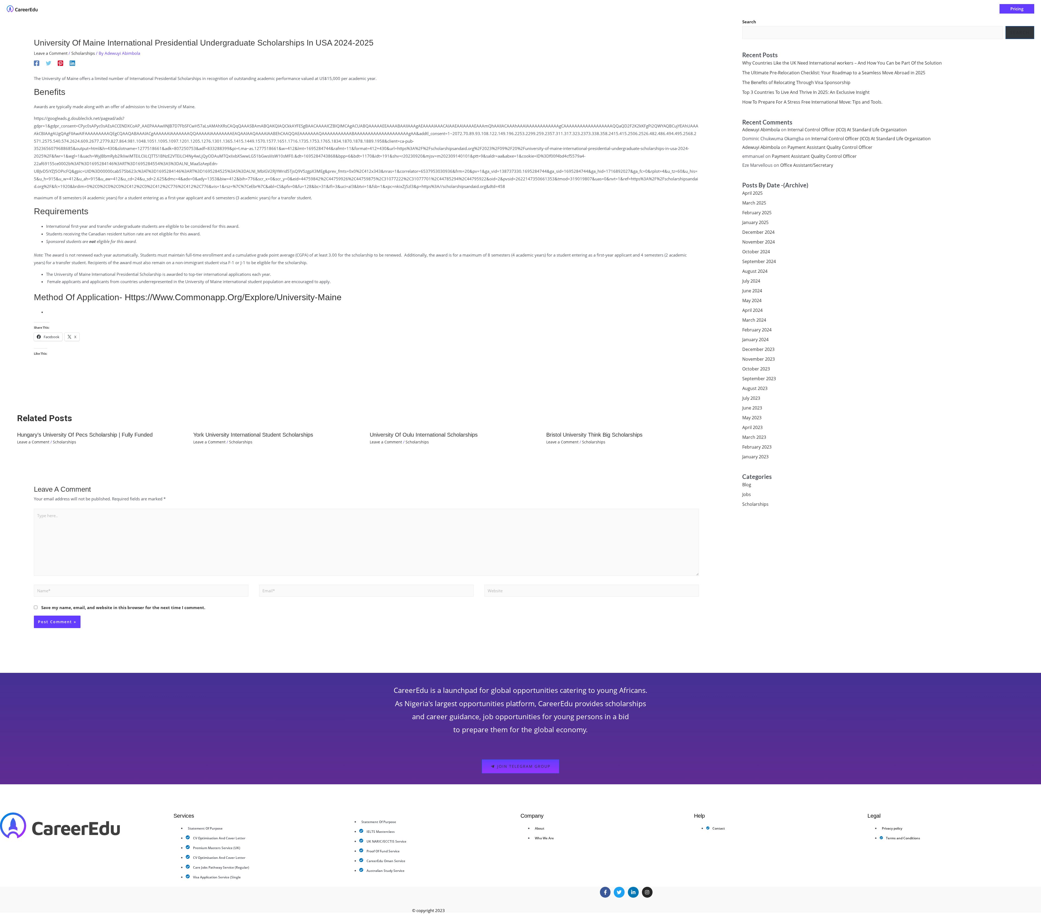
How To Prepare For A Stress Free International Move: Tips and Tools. (812, 102)
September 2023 (759, 379)
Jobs (746, 494)
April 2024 (752, 310)
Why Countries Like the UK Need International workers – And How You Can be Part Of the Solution (842, 63)
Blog (746, 485)
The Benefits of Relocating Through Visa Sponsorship (796, 82)
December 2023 (758, 349)
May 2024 (752, 300)
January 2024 (755, 340)
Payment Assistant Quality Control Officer (830, 147)
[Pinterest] (60, 63)
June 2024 (752, 291)
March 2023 (754, 437)
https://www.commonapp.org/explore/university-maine (233, 297)
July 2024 (751, 281)
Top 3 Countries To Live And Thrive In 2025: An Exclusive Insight (806, 92)
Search (749, 21)
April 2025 (752, 193)
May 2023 (752, 418)
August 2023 (754, 388)
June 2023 (752, 408)
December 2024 (758, 232)
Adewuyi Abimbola (761, 130)
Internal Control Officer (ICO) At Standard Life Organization (847, 130)
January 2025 (755, 222)
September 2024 (759, 261)
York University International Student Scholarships (253, 435)
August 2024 (754, 271)
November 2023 (758, 359)
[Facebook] (36, 63)
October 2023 (756, 369)
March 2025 (754, 203)
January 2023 (755, 457)
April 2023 (752, 427)
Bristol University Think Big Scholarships (594, 435)
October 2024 (756, 252)
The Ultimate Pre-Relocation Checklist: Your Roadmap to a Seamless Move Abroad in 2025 (834, 73)
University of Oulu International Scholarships (424, 435)
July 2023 (751, 398)
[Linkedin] (72, 63)
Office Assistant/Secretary (806, 165)
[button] (492, 8)
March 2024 (754, 320)
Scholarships (83, 53)
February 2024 (757, 330)
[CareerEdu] (22, 8)
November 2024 (758, 242)
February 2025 (757, 213)
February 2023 (757, 447)
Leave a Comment (51, 53)
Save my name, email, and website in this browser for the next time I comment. (123, 607)
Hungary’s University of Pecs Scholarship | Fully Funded (85, 435)
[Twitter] (48, 63)
